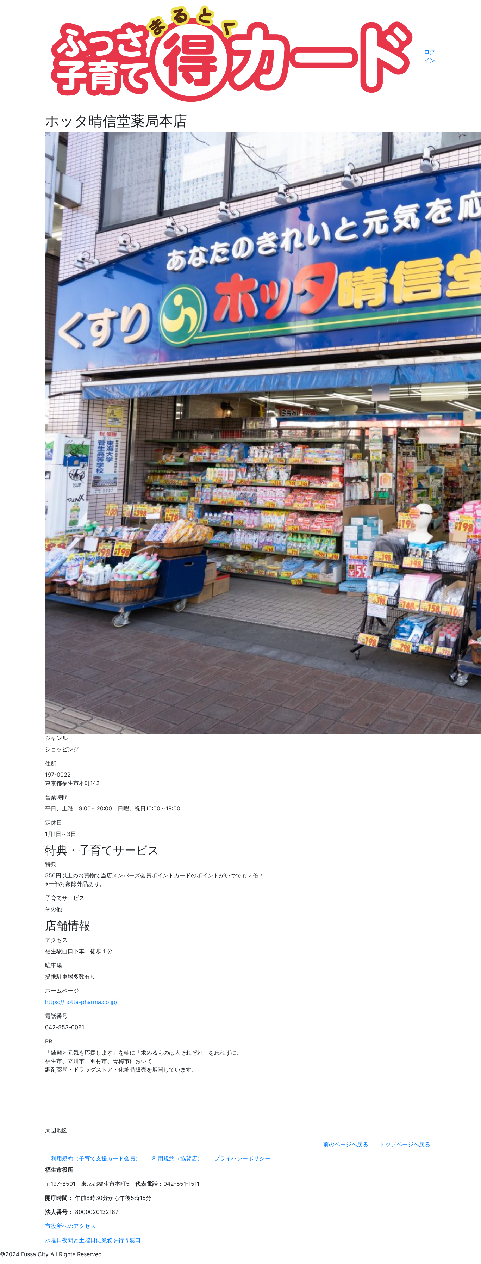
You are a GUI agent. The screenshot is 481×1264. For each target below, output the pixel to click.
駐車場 (53, 965)
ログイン (429, 56)
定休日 (53, 822)
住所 (50, 763)
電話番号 (56, 1015)
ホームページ (62, 990)
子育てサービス (65, 897)
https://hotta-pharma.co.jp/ (81, 1001)
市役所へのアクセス (70, 1225)
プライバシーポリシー (242, 1158)
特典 (50, 864)
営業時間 (56, 797)
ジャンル (56, 737)
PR (48, 1041)
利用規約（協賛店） (177, 1158)
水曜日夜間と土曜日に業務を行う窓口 (93, 1240)
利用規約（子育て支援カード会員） (96, 1158)
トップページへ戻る (405, 1144)
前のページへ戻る (345, 1144)
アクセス (56, 939)
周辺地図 (56, 1130)
